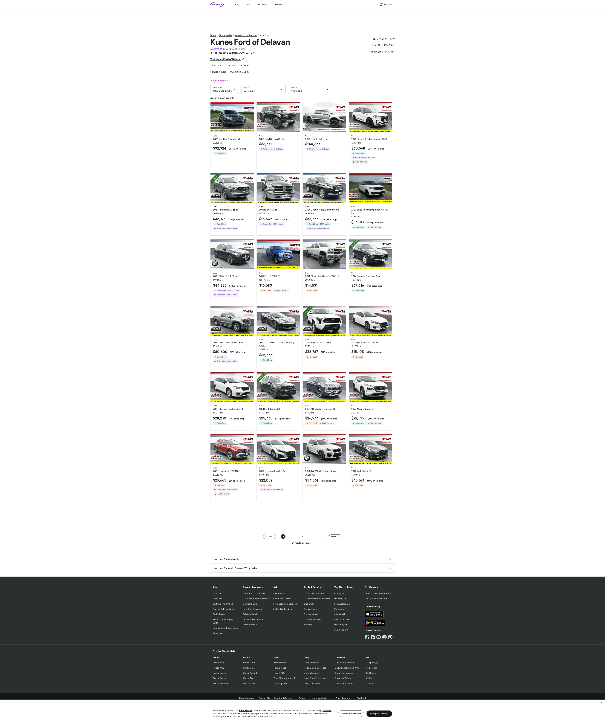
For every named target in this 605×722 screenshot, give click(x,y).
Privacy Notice (245, 710)
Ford (276, 657)
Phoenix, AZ (340, 609)
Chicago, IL (339, 593)
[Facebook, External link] (373, 637)
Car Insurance (311, 614)
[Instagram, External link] (384, 637)
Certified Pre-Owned (223, 603)
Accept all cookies (379, 713)
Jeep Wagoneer (312, 673)
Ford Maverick (281, 662)
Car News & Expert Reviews (256, 598)
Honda (246, 657)
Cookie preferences (351, 713)
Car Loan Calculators (314, 593)
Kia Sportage (372, 662)
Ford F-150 (279, 673)
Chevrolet (340, 657)
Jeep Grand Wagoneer (315, 678)
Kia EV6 (369, 683)
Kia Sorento (371, 667)
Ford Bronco (280, 667)
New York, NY (340, 624)
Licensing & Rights (319, 698)
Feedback (361, 698)
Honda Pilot (248, 678)
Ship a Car (309, 603)
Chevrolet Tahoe (343, 678)
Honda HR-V (249, 683)
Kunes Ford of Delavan (246, 35)
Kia (367, 657)
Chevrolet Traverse (344, 673)
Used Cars (217, 593)
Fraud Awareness (344, 698)
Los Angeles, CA (342, 603)
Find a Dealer (225, 35)
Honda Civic (249, 667)
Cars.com (327, 710)
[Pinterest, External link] (390, 637)
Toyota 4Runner (220, 683)
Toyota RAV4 (218, 662)
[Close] (601, 702)
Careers (302, 698)
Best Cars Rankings (252, 609)
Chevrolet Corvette (344, 662)
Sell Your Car (279, 593)
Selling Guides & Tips (283, 609)
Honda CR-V (249, 662)
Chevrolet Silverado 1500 (347, 667)
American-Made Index (254, 619)
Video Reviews (250, 624)
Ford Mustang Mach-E (284, 678)
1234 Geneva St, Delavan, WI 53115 (232, 52)
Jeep (306, 657)
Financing (217, 633)
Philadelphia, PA (341, 619)
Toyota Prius (218, 667)
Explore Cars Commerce (377, 593)
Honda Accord (250, 673)
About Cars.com (246, 698)
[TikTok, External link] (367, 637)
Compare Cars (250, 603)
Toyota (216, 657)
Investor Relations (283, 698)
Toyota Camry (219, 678)
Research (262, 4)
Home (213, 35)
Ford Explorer (280, 683)
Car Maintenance (312, 619)
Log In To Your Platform (376, 598)
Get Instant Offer (281, 598)
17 (322, 536)
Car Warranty (310, 609)
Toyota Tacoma (220, 673)
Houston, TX (340, 598)
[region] (302, 710)
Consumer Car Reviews (254, 593)
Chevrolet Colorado (344, 683)
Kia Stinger (371, 673)
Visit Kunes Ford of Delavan (225, 59)
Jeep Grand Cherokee (315, 667)
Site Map (308, 624)
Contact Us (264, 698)
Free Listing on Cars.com (285, 603)
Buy (237, 4)
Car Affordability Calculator (317, 598)
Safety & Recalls (250, 614)
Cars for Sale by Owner (224, 609)
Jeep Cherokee (312, 683)
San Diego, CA (341, 629)
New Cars (217, 598)
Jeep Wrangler (311, 662)
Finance (279, 4)
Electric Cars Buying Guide (225, 628)
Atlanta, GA (339, 614)
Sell (248, 4)
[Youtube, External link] (378, 637)
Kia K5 (369, 678)
